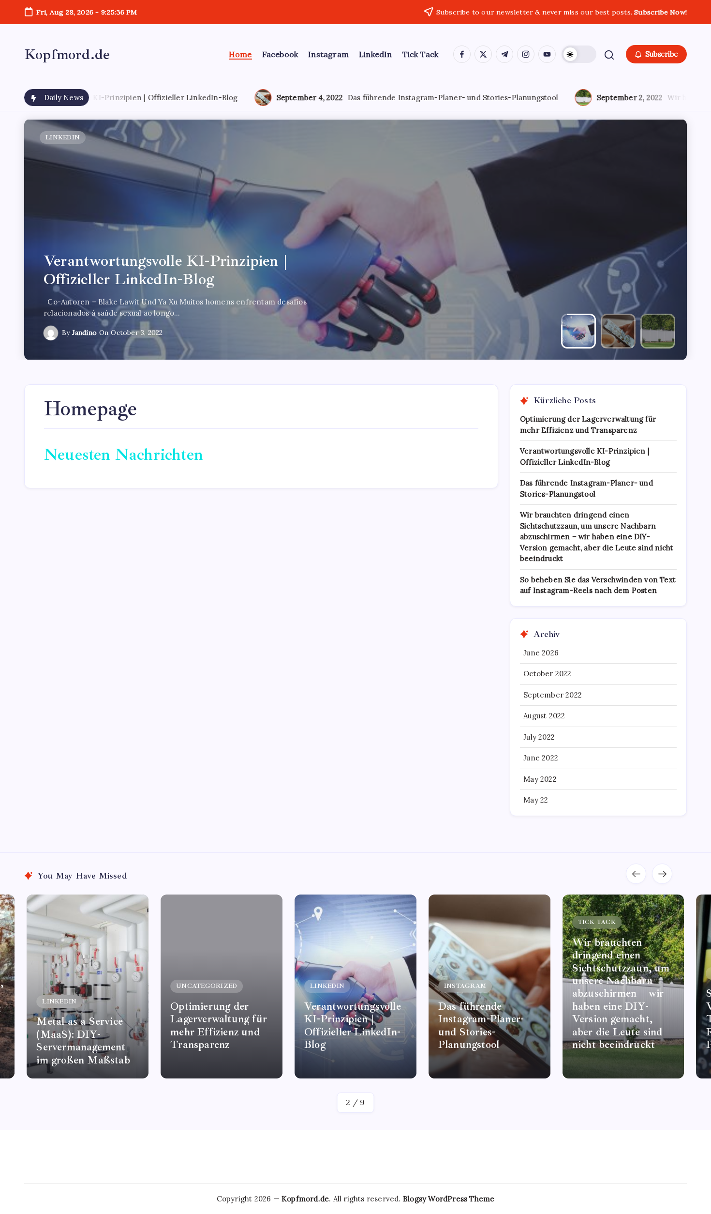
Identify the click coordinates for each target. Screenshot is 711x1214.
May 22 (535, 799)
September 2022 (552, 694)
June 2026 (541, 652)
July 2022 (539, 737)
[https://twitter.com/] (483, 54)
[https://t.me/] (504, 54)
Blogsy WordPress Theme (448, 1198)
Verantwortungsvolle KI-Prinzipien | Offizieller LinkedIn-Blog (218, 1025)
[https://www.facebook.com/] (462, 54)
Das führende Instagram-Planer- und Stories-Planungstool (332, 97)
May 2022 (540, 779)
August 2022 (544, 715)
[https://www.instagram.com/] (525, 54)
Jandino (84, 332)
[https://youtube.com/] (547, 54)
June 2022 (540, 757)
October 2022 (547, 673)
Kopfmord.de (67, 54)
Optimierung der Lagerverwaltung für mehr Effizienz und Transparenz (84, 1025)
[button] (579, 54)
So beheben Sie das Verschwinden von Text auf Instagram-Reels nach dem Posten (619, 1018)
